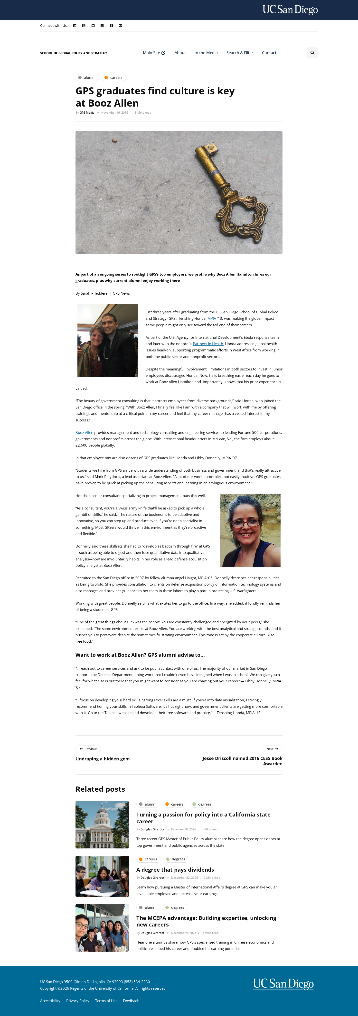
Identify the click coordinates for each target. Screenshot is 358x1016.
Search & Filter (239, 52)
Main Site (152, 52)
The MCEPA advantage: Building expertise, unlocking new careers (206, 921)
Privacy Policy (77, 1000)
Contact (269, 52)
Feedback (131, 1000)
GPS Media (87, 112)
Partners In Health (208, 343)
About (180, 52)
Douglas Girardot (152, 829)
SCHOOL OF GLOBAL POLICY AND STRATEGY (73, 53)
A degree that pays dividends (175, 869)
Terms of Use (106, 1000)
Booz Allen (84, 432)
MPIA (211, 318)
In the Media (206, 52)
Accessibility (50, 1000)
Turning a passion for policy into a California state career (203, 818)
